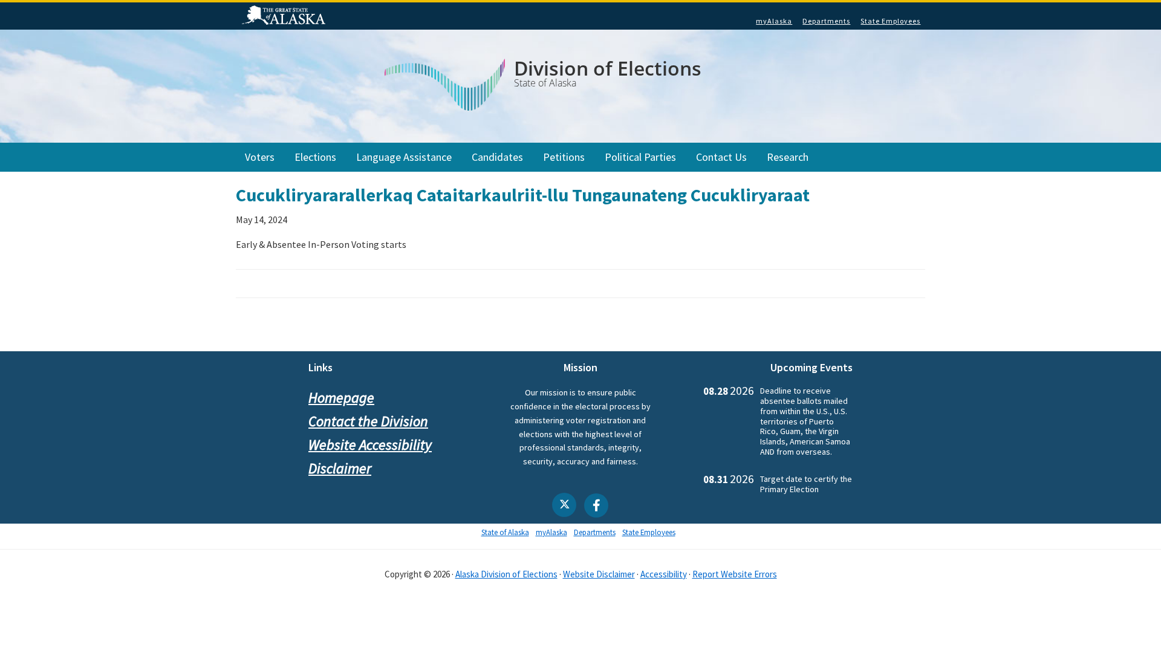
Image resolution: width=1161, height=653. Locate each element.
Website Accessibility (370, 444)
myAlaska (774, 20)
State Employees (890, 20)
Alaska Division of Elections (506, 574)
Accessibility (663, 574)
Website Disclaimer (599, 574)
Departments (826, 20)
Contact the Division (368, 421)
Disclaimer (339, 468)
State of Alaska (285, 16)
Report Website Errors (734, 574)
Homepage (341, 397)
